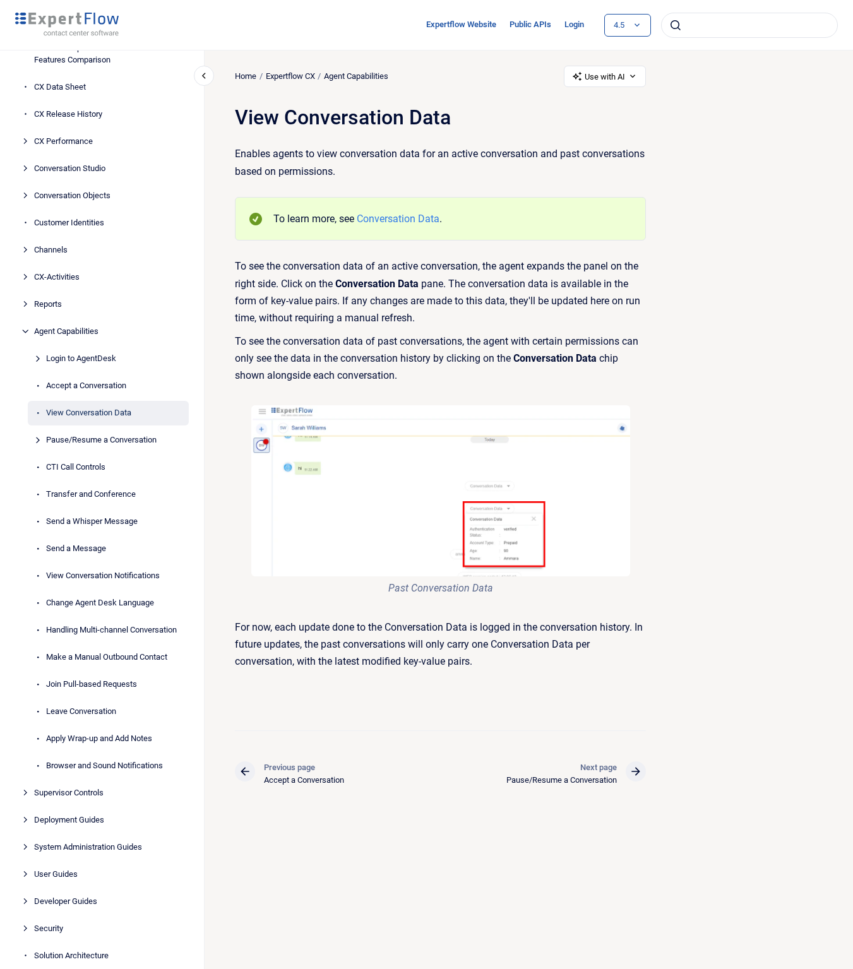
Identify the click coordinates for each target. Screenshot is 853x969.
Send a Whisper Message (92, 521)
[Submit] (675, 25)
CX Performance (63, 141)
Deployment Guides (69, 819)
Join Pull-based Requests (91, 684)
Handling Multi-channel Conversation (111, 629)
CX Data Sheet (60, 87)
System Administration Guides (88, 847)
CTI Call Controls (75, 467)
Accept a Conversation (86, 385)
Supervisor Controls (69, 792)
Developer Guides (65, 901)
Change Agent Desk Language (100, 602)
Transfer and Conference (91, 494)
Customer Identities (69, 222)
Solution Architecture (71, 955)
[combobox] (749, 25)
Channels (51, 249)
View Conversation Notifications (103, 575)
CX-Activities (57, 277)
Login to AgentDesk (81, 358)
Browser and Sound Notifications (104, 765)
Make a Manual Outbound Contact (106, 657)
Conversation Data (398, 219)
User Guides (56, 874)
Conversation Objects (72, 195)
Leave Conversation (81, 711)
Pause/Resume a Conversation (101, 439)
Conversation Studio (69, 168)
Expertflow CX (290, 76)
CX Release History (68, 114)
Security (48, 928)
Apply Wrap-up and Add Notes (99, 738)
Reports (48, 304)
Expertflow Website (461, 24)
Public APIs (530, 24)
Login (574, 24)
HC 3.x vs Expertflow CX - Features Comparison (78, 54)
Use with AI (605, 76)
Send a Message (76, 548)
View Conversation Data (88, 412)
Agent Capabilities (66, 331)
